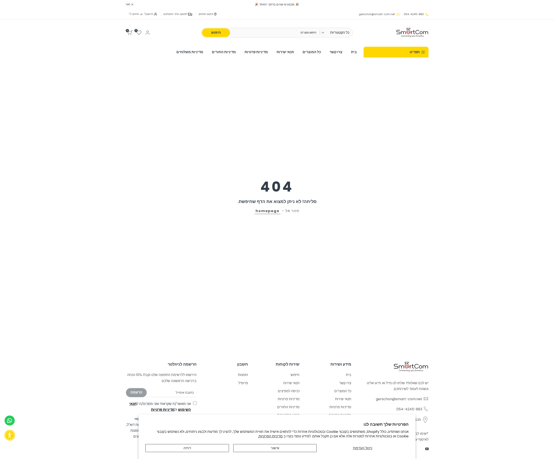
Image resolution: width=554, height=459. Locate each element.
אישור (275, 448)
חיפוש (216, 32)
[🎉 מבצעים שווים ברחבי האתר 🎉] (277, 4)
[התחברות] (147, 32)
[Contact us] (10, 421)
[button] (9, 435)
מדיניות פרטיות (163, 409)
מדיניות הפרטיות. (270, 436)
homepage (267, 210)
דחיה (187, 448)
